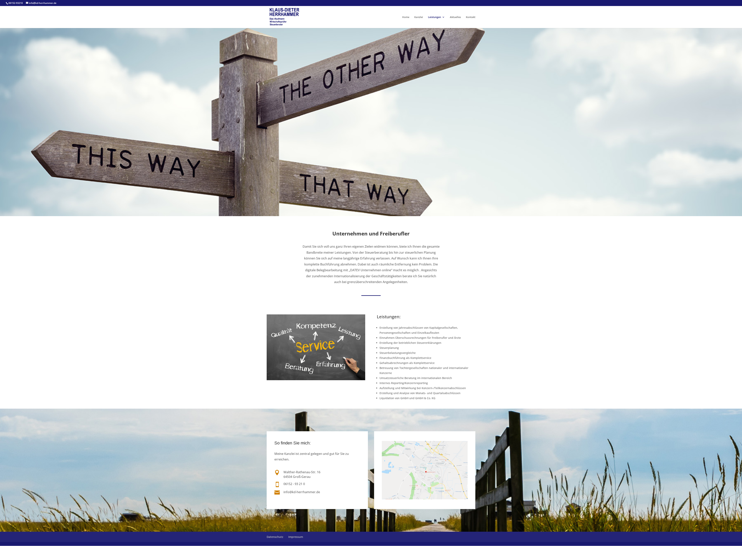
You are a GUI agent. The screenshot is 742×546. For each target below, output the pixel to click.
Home (405, 17)
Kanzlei (418, 17)
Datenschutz (275, 537)
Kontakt (470, 17)
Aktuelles (455, 17)
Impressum (295, 537)
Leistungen (434, 17)
